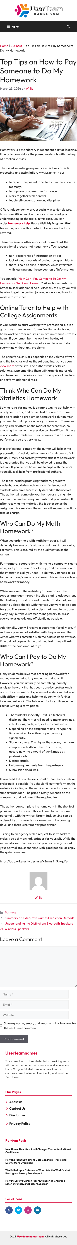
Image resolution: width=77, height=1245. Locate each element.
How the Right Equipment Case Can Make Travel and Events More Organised (35, 1161)
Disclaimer (17, 1115)
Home (4, 46)
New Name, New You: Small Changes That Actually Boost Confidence (38, 1151)
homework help (19, 223)
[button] (68, 26)
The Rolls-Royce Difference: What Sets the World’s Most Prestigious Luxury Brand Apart (37, 1172)
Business (16, 46)
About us (15, 1102)
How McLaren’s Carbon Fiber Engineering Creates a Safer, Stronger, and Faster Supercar (35, 1182)
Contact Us (17, 1108)
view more (7, 366)
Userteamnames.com (30, 1236)
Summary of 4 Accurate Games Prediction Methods (39, 918)
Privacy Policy (19, 1123)
